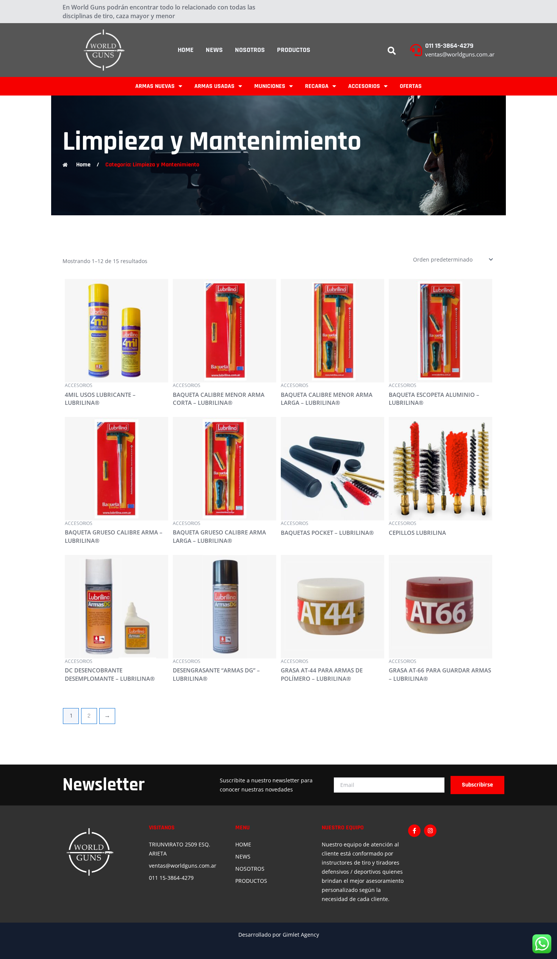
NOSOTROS (250, 49)
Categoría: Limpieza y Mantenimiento (152, 165)
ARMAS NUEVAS (155, 86)
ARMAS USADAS (214, 86)
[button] (391, 51)
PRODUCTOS (293, 49)
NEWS (214, 49)
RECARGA (317, 86)
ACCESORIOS (364, 86)
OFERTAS (411, 86)
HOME (186, 49)
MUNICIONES (269, 86)
